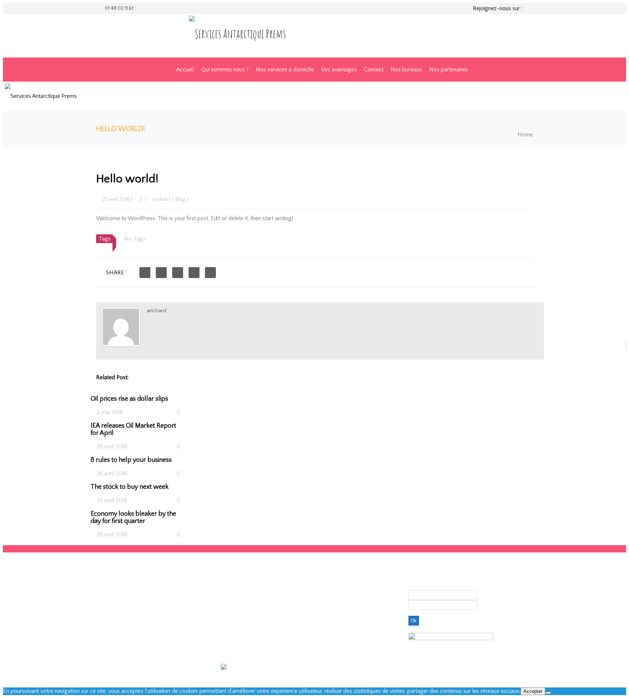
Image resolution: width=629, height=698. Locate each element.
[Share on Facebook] (144, 272)
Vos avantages (339, 69)
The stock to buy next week (130, 487)
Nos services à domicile (285, 69)
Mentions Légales (335, 589)
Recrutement (330, 582)
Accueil (185, 69)
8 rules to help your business (131, 460)
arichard (161, 199)
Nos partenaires (448, 69)
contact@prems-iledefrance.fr (257, 636)
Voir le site (286, 666)
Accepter (532, 691)
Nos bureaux (406, 69)
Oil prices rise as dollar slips (129, 398)
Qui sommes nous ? (225, 69)
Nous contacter (333, 575)
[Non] (548, 693)
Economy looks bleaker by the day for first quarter (133, 517)
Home (525, 134)
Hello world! (127, 178)
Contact (373, 69)
